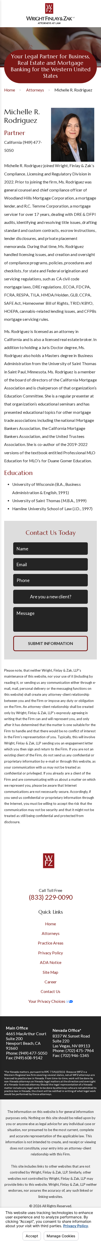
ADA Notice (50, 962)
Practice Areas (50, 943)
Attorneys (35, 90)
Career (51, 981)
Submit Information (50, 643)
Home (9, 90)
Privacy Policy (50, 952)
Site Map (50, 972)
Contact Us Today (51, 532)
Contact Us (50, 991)
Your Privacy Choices (47, 1001)
